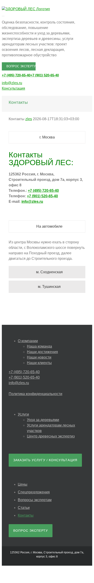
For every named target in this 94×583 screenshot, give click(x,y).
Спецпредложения (34, 492)
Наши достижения (42, 352)
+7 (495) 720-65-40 (16, 75)
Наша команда (39, 346)
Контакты (26, 515)
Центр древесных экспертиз (51, 436)
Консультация (13, 88)
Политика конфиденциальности (35, 394)
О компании (28, 341)
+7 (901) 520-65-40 (44, 75)
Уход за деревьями (43, 420)
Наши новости (39, 357)
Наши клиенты (39, 363)
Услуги (23, 414)
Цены (22, 484)
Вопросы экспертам (35, 500)
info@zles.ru (12, 83)
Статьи (24, 508)
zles (28, 119)
